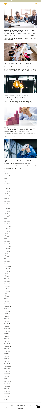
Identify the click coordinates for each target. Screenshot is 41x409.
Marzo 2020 (6, 299)
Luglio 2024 (6, 213)
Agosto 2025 (6, 191)
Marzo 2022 (6, 260)
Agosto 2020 (6, 291)
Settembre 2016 (7, 369)
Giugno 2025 (6, 195)
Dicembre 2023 (6, 225)
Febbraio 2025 (6, 201)
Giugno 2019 (6, 314)
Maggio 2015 (6, 396)
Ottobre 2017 (6, 348)
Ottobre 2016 (6, 368)
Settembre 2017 (7, 349)
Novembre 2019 (7, 306)
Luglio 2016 (6, 373)
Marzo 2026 (6, 180)
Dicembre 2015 (6, 384)
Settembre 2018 (7, 329)
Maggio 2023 (6, 236)
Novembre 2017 (7, 346)
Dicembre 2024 (6, 205)
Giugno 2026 (6, 175)
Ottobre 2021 (6, 268)
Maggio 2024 (6, 216)
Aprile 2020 (6, 298)
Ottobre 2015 (6, 388)
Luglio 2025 (6, 193)
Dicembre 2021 (6, 265)
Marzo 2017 (6, 359)
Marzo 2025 (6, 200)
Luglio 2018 (6, 333)
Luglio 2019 (6, 313)
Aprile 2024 (6, 218)
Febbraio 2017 (6, 361)
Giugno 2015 (6, 394)
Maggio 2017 (6, 356)
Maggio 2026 (6, 176)
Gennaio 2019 (6, 323)
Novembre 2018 (7, 326)
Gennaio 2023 (6, 243)
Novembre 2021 (7, 266)
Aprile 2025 (6, 198)
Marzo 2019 (6, 319)
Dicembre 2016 (6, 364)
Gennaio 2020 (6, 303)
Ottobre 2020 (6, 288)
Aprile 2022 (6, 258)
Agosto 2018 (6, 331)
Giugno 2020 (6, 294)
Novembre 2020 (7, 286)
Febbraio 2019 (6, 321)
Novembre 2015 (7, 386)
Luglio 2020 (6, 293)
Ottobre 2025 (6, 188)
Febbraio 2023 (6, 241)
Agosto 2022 (6, 251)
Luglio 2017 (6, 353)
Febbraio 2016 (6, 381)
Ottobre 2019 (6, 308)
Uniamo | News (32, 33)
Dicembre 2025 (6, 185)
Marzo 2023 (6, 240)
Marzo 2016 (6, 379)
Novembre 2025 (7, 186)
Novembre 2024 (7, 206)
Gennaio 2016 (6, 383)
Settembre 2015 (7, 389)
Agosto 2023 (6, 231)
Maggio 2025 (6, 196)
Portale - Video (24, 99)
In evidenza (19, 33)
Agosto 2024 (6, 211)
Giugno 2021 (6, 274)
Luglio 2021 (6, 273)
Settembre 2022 (7, 250)
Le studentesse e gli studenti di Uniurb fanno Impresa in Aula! (18, 64)
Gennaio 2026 (6, 183)
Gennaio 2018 (6, 343)
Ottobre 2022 (6, 248)
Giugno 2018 (6, 334)
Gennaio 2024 (6, 223)
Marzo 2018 (6, 339)
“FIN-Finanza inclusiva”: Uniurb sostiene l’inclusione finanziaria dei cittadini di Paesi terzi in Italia (20, 128)
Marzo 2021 (6, 280)
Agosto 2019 (6, 311)
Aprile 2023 (6, 238)
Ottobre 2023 (6, 228)
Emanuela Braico (8, 33)
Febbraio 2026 (6, 181)
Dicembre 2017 (6, 344)
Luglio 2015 (6, 393)
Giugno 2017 (6, 354)
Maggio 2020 (6, 296)
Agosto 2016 (6, 371)
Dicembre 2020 (6, 284)
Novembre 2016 (7, 366)
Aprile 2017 (6, 358)
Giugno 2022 (6, 255)
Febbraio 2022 (6, 261)
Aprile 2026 (6, 178)
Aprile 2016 (6, 378)
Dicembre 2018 (6, 324)
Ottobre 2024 (6, 208)
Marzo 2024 (6, 220)
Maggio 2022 (6, 256)
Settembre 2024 (7, 210)
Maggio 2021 (6, 276)
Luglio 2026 (6, 173)
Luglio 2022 (6, 253)
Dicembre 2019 (6, 304)
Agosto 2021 (6, 271)
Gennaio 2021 (6, 283)
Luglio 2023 (6, 233)
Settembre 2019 (7, 309)
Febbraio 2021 (6, 281)
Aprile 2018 (6, 338)
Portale (22, 33)
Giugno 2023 (6, 235)
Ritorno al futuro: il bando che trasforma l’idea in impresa (19, 161)
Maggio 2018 (6, 336)
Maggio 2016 (6, 376)
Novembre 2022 (7, 246)
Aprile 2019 (6, 318)
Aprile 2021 (6, 278)
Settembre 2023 (7, 230)
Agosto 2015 (6, 391)
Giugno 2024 (6, 215)
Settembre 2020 (7, 289)
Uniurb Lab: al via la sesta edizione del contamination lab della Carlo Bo (16, 96)
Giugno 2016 (6, 374)
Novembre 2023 (7, 226)
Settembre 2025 (7, 190)
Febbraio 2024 (6, 221)
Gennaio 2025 (6, 203)
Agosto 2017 (6, 351)
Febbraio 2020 (6, 301)
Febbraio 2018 (6, 341)
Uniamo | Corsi (26, 33)
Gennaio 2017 (6, 363)
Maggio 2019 (6, 316)
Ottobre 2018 (6, 328)
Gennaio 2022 (6, 263)
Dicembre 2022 (6, 245)
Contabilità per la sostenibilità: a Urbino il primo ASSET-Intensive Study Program (19, 30)
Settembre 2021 (7, 270)
